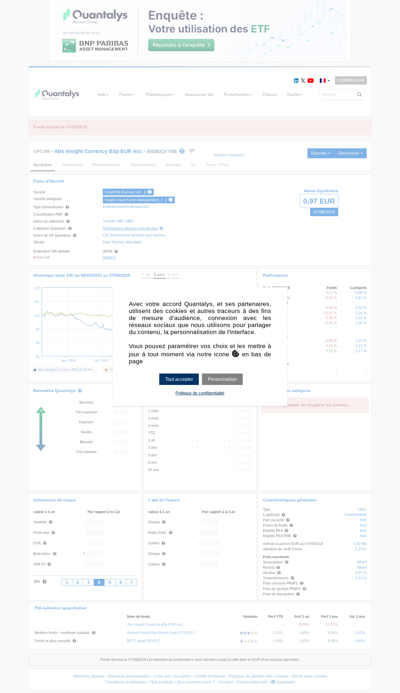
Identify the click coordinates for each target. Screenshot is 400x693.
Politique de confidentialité (199, 393)
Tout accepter (179, 378)
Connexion (351, 80)
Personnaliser (222, 378)
